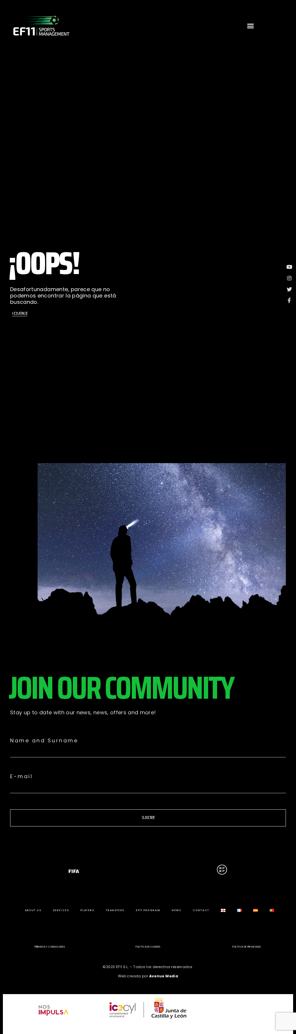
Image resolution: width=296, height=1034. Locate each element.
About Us (33, 910)
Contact (201, 910)
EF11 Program (148, 910)
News (176, 910)
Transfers (115, 910)
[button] (250, 25)
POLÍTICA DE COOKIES (148, 946)
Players (87, 910)
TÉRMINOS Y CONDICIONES (49, 946)
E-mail (21, 776)
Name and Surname (44, 740)
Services (61, 910)
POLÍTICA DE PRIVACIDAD (246, 946)
